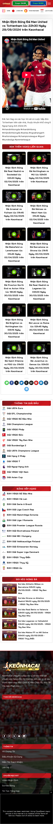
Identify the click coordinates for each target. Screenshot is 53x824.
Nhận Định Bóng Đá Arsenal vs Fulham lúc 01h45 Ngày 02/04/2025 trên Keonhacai (14, 212)
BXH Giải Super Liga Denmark (23, 552)
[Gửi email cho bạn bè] (31, 383)
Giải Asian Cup (15, 477)
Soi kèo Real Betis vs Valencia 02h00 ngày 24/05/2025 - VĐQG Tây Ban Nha (34, 612)
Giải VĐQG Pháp (15, 429)
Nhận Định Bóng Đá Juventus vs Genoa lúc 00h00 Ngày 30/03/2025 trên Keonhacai (39, 364)
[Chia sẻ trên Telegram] (26, 389)
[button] (49, 3)
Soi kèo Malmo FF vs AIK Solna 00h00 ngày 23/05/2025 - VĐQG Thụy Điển (33, 635)
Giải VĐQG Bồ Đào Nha (19, 418)
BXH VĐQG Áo (14, 568)
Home (8, 10)
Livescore (19, 10)
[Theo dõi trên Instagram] (9, 736)
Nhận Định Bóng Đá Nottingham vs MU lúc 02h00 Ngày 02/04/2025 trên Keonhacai (39, 174)
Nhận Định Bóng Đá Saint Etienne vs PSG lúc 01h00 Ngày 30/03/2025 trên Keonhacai (14, 364)
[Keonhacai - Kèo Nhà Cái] (6, 4)
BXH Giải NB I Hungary (19, 536)
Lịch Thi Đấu (49, 10)
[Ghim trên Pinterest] (36, 383)
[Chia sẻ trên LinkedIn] (41, 383)
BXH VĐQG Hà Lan (17, 499)
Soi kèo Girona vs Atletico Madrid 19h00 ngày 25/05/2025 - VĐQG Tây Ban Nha (34, 601)
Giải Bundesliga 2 (16, 445)
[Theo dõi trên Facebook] (4, 736)
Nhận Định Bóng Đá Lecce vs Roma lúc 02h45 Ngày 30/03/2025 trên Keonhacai (39, 326)
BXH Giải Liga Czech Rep (20, 509)
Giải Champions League (20, 424)
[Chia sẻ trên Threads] (26, 383)
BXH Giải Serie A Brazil (19, 504)
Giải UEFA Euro (15, 408)
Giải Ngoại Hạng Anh (18, 466)
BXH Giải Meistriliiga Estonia (22, 514)
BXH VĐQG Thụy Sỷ (17, 562)
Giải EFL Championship (19, 413)
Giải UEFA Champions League (23, 450)
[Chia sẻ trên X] (16, 383)
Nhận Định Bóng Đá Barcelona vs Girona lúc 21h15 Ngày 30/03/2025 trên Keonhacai (39, 250)
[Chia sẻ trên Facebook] (11, 383)
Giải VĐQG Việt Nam (17, 472)
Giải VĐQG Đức (15, 434)
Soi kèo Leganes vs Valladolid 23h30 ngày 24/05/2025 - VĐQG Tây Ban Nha (34, 624)
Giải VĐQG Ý (13, 461)
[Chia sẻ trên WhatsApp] (6, 383)
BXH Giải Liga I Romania (20, 520)
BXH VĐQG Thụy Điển (18, 557)
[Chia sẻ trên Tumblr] (46, 383)
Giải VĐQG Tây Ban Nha (19, 440)
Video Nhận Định (34, 10)
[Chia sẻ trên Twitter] (21, 383)
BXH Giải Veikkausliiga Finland (23, 541)
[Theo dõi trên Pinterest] (19, 736)
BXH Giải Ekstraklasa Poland (23, 530)
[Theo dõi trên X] (14, 736)
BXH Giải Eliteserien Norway (22, 546)
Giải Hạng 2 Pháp (16, 456)
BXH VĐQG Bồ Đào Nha (19, 493)
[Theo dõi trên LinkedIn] (24, 736)
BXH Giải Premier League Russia (24, 525)
